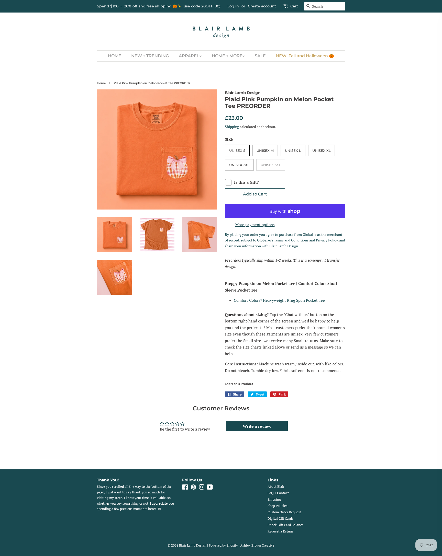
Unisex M (265, 150)
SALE (260, 55)
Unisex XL (321, 150)
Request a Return (280, 531)
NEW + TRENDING (150, 55)
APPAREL (189, 55)
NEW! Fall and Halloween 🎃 (305, 55)
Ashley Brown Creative (257, 545)
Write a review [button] (257, 426)
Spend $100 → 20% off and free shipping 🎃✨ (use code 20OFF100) (158, 6)
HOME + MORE (228, 55)
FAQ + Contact (278, 493)
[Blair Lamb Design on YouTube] (210, 488)
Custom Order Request (284, 512)
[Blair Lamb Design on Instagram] (201, 488)
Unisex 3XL (271, 165)
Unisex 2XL (239, 165)
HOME (114, 55)
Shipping (232, 126)
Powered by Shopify (223, 545)
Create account (262, 6)
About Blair (276, 486)
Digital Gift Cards (280, 518)
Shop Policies (278, 506)
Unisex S (237, 150)
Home (101, 83)
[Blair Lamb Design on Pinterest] (193, 488)
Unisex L (293, 150)
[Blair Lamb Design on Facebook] (185, 488)
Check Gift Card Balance (286, 525)
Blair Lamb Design (192, 545)
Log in (233, 6)
